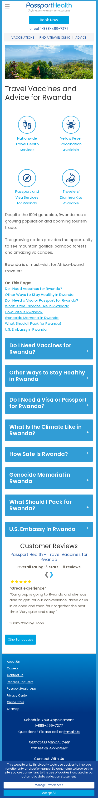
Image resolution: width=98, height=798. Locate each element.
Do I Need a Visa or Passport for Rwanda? (41, 300)
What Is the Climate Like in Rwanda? (37, 305)
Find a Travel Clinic (54, 37)
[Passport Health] (49, 11)
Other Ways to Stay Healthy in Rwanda (39, 294)
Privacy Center (17, 695)
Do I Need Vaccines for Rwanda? (33, 288)
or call (49, 28)
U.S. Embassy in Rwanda (26, 329)
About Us (13, 662)
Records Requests (20, 682)
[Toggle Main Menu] (7, 6)
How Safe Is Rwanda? (24, 311)
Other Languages (20, 639)
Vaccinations (22, 37)
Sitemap (13, 709)
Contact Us (15, 675)
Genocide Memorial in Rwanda (32, 317)
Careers (12, 668)
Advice (81, 37)
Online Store (15, 702)
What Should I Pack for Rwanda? (33, 323)
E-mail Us (72, 731)
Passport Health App (21, 689)
